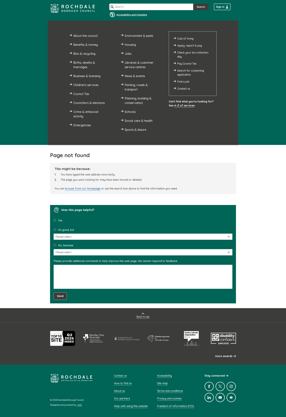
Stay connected (215, 375)
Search (201, 6)
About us (119, 391)
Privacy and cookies (169, 398)
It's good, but (66, 230)
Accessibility (164, 375)
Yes (60, 220)
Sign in (220, 6)
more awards (223, 356)
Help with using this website (131, 406)
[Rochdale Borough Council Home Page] (72, 8)
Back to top (143, 316)
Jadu (79, 405)
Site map (162, 383)
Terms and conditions (170, 391)
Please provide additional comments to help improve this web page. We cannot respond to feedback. (116, 261)
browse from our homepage (82, 188)
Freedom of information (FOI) (175, 406)
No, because (65, 245)
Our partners (122, 398)
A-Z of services (184, 105)
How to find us (123, 383)
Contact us (120, 375)
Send (60, 296)
